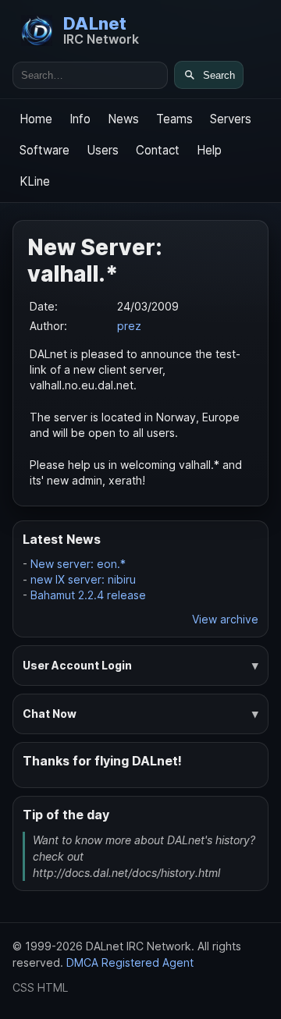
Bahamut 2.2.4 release (88, 595)
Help (209, 150)
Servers (230, 119)
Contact (158, 150)
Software (44, 150)
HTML (52, 987)
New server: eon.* (78, 563)
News (123, 119)
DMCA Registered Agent (130, 962)
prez (129, 325)
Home (36, 119)
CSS (23, 987)
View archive (225, 619)
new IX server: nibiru (83, 579)
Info (80, 119)
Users (103, 150)
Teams (174, 119)
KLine (35, 181)
